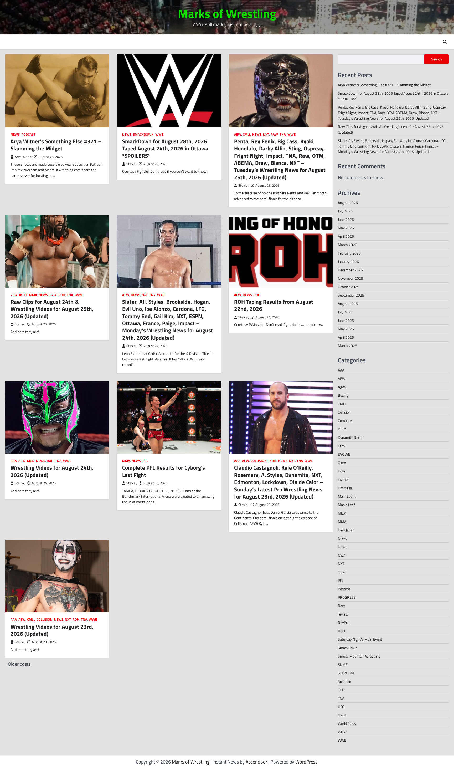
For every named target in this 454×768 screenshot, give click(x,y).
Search (436, 59)
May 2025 (346, 329)
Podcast (28, 134)
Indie (23, 295)
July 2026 (345, 211)
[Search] (445, 42)
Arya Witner (24, 156)
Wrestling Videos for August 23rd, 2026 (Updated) (52, 630)
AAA (14, 461)
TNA (283, 134)
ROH (61, 295)
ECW (341, 446)
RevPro (343, 622)
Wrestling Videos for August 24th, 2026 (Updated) (52, 471)
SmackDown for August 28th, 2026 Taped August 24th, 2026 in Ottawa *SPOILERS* (165, 148)
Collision (259, 461)
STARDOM (346, 673)
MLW (30, 461)
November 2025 (350, 278)
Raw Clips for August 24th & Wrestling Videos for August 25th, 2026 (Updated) (52, 308)
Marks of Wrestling (227, 13)
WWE (159, 134)
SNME (343, 664)
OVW (341, 572)
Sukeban (344, 681)
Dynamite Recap (350, 437)
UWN (342, 715)
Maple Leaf (346, 504)
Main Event (347, 496)
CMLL (247, 134)
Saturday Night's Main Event (360, 639)
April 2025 (346, 337)
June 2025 (346, 320)
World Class (347, 723)
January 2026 (348, 261)
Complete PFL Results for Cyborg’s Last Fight (163, 471)
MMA (33, 295)
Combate (345, 420)
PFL (145, 461)
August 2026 (348, 202)
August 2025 (348, 303)
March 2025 (347, 345)
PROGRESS (347, 597)
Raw (274, 134)
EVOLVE (344, 454)
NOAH (342, 547)
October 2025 (348, 286)
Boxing (343, 395)
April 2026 (346, 236)
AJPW (342, 387)
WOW (342, 732)
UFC (341, 706)
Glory (342, 462)
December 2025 (350, 270)
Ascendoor (256, 761)
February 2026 (349, 253)
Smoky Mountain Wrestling (359, 656)
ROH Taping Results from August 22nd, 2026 (273, 305)
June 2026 (346, 219)
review (343, 614)
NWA (341, 555)
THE (341, 690)
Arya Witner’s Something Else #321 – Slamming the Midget (56, 144)
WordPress (306, 761)
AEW (237, 134)
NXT (266, 134)
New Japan (346, 530)
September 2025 (351, 295)
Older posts (19, 664)
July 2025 (345, 312)
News (15, 134)
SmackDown (143, 134)
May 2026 (346, 228)
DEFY (342, 429)
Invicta (343, 479)
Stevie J (131, 163)
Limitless (345, 488)
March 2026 (347, 244)
